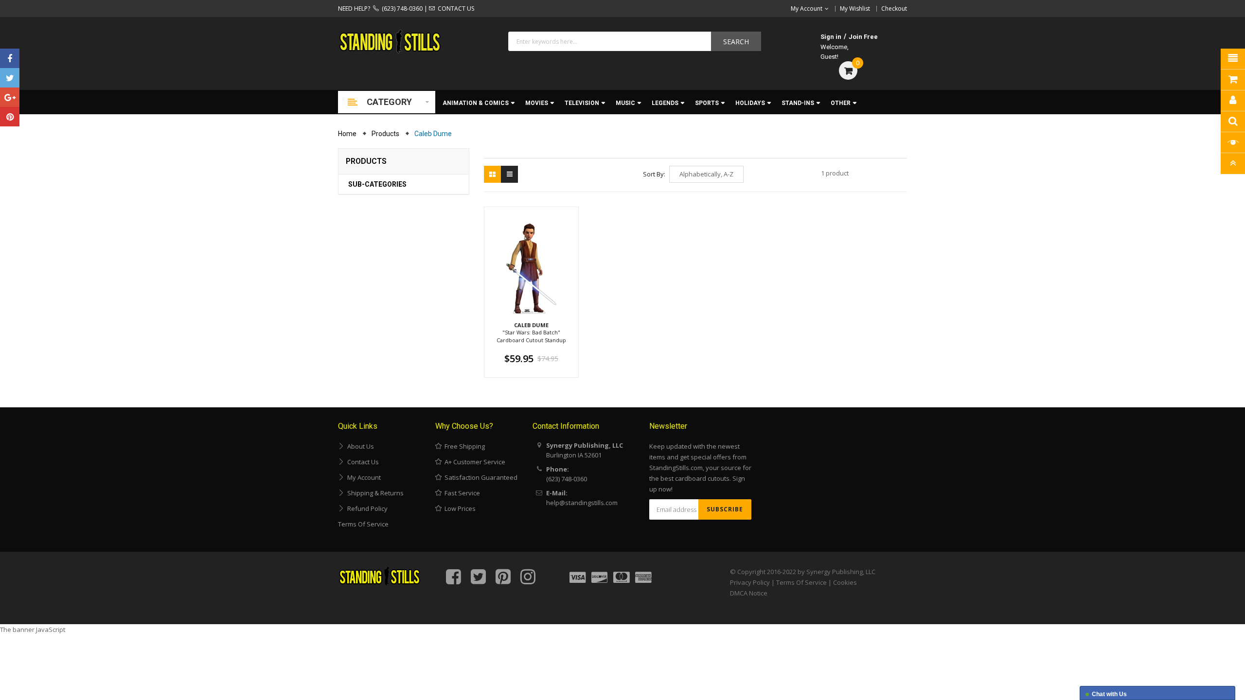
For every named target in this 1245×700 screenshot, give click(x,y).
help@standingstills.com (582, 502)
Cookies (845, 582)
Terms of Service (363, 524)
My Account (362, 477)
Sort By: (654, 174)
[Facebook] (9, 58)
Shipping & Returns (374, 493)
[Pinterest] (9, 116)
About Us (359, 446)
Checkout (894, 8)
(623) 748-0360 (401, 8)
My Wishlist (855, 8)
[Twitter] (9, 78)
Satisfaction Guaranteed (479, 477)
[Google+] (9, 97)
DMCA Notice (748, 593)
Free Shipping (463, 446)
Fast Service (461, 493)
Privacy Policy (750, 582)
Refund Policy (366, 508)
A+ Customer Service (473, 461)
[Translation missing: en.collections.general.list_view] (509, 174)
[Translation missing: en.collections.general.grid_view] (492, 174)
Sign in (830, 36)
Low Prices (459, 508)
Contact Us (361, 461)
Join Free (863, 36)
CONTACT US (454, 8)
